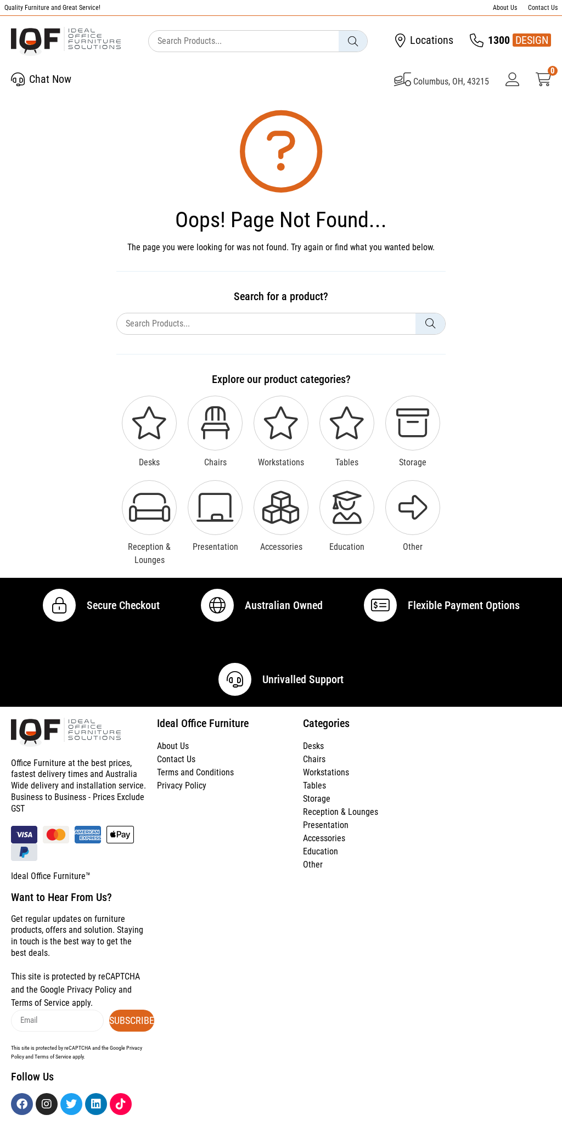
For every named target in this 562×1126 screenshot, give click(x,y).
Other (313, 864)
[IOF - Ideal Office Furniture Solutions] (66, 41)
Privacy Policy (181, 785)
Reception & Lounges (340, 812)
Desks (313, 746)
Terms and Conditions (195, 772)
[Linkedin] (96, 1104)
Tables (314, 785)
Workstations (326, 772)
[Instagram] (47, 1104)
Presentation (326, 825)
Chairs (314, 759)
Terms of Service (40, 1003)
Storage (316, 798)
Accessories (324, 838)
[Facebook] (22, 1104)
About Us (505, 7)
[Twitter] (71, 1104)
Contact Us (543, 7)
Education (320, 851)
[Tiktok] (121, 1104)
